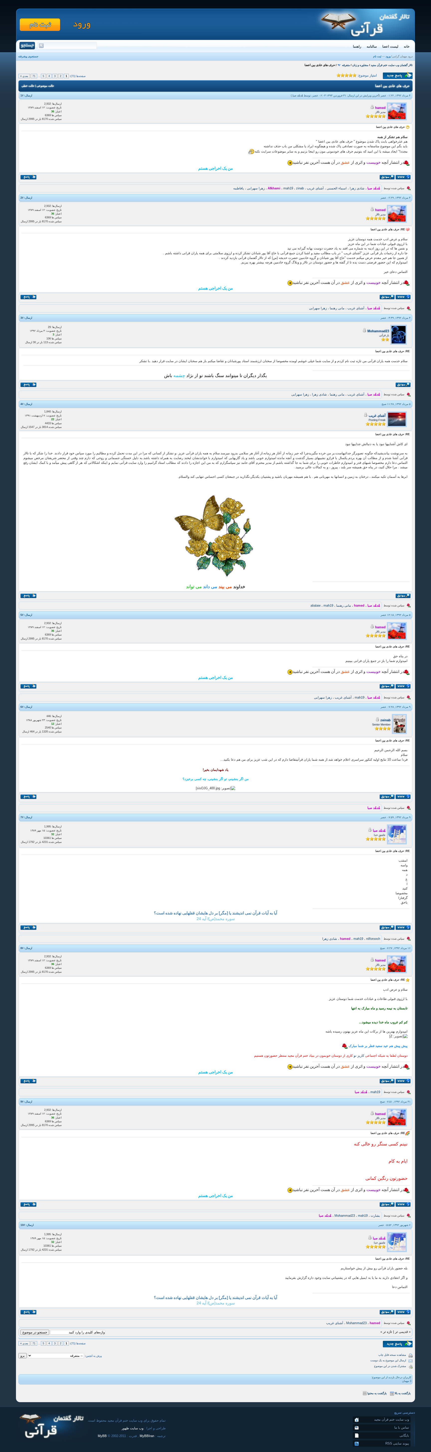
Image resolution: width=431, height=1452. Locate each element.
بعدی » (24, 76)
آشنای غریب (315, 188)
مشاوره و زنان (360, 65)
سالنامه (372, 46)
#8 (21, 948)
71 (33, 76)
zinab (300, 188)
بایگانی (404, 1435)
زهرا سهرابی (256, 188)
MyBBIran (147, 1436)
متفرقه (346, 65)
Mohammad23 (378, 331)
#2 (21, 197)
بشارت (375, 1215)
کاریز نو (359, 1055)
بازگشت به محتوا (377, 1393)
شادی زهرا (357, 188)
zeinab (385, 720)
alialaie (316, 605)
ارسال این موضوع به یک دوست (388, 1360)
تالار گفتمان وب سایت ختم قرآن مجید (392, 65)
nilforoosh (373, 939)
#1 (21, 95)
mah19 (288, 188)
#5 (21, 614)
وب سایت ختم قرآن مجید (391, 1419)
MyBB (102, 1436)
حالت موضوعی (45, 85)
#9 (21, 1101)
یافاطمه (238, 188)
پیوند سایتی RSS (397, 1443)
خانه (407, 46)
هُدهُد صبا (298, 95)
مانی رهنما (337, 308)
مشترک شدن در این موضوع (390, 1366)
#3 (21, 317)
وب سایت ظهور (132, 1428)
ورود (388, 56)
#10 (22, 1224)
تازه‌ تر (387, 1332)
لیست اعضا (390, 46)
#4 (21, 404)
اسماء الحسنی (337, 188)
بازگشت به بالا (403, 1393)
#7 (21, 817)
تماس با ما (401, 1427)
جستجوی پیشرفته (28, 56)
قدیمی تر (401, 1332)
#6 (21, 706)
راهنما (357, 46)
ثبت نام (377, 56)
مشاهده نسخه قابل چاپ (392, 1354)
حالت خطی (27, 85)
